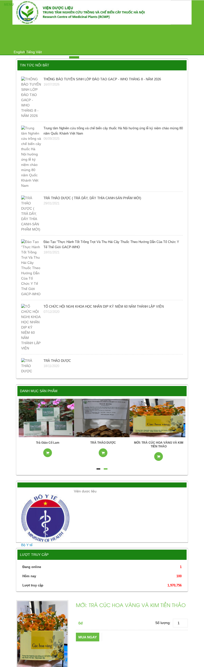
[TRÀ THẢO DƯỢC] (102, 418)
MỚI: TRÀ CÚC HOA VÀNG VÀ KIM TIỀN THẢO (157, 444)
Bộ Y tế (27, 545)
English (19, 52)
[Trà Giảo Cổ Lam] (46, 418)
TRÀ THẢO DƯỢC (102, 442)
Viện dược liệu (85, 491)
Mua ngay (87, 637)
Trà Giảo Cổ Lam (46, 442)
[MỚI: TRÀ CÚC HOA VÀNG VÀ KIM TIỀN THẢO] (157, 418)
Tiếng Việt (34, 52)
